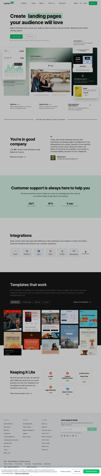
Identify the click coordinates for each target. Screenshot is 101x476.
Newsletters (15, 302)
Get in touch (45, 440)
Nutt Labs (65, 159)
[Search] (81, 3)
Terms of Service (8, 464)
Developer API (8, 443)
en (77, 3)
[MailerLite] (9, 3)
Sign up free (16, 36)
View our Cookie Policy (22, 473)
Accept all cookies (91, 471)
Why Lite (44, 427)
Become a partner (47, 436)
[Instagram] (73, 436)
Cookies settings (65, 471)
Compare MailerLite (9, 436)
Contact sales (46, 443)
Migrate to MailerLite (29, 430)
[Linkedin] (70, 436)
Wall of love (45, 446)
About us (44, 423)
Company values (46, 430)
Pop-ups (46, 302)
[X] (64, 436)
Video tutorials (27, 427)
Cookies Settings (37, 464)
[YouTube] (67, 436)
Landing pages (26, 302)
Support (25, 433)
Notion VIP (74, 159)
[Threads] (76, 436)
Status (5, 449)
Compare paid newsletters (11, 440)
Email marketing (8, 423)
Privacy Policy (77, 432)
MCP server (7, 446)
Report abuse (27, 436)
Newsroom (45, 449)
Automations (7, 427)
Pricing (33, 3)
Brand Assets (47, 464)
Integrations (7, 433)
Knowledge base (27, 423)
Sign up (93, 3)
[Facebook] (62, 436)
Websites (37, 302)
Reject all (77, 471)
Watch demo (30, 36)
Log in (85, 3)
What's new (7, 453)
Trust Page (27, 464)
